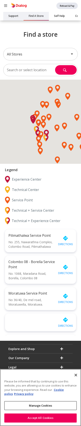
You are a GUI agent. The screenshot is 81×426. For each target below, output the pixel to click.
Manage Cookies (40, 405)
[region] (40, 397)
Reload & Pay (67, 5)
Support (13, 16)
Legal (12, 367)
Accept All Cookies (40, 418)
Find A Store (36, 16)
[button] (43, 125)
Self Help (59, 16)
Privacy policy (23, 394)
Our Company (18, 358)
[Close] (76, 375)
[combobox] (40, 54)
